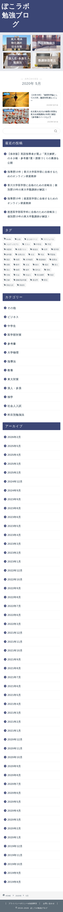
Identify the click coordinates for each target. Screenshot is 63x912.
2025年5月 (14, 445)
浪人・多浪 (15, 388)
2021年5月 (14, 694)
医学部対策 (15, 334)
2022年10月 (15, 579)
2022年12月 (15, 570)
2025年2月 (14, 472)
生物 (8, 275)
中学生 (38, 244)
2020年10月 (15, 757)
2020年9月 (14, 766)
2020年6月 (14, 792)
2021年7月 (14, 677)
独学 (27, 270)
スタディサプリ (12, 244)
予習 (49, 244)
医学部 (56, 249)
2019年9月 (14, 872)
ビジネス (13, 316)
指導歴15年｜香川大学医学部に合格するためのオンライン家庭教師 (33, 174)
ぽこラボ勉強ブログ (16, 15)
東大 (37, 265)
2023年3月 (14, 543)
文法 (27, 265)
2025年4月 (14, 454)
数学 (17, 265)
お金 (19, 239)
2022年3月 (14, 623)
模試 (46, 265)
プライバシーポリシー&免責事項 (23, 903)
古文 (32, 254)
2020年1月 (14, 837)
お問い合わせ (49, 903)
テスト (27, 244)
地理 (17, 260)
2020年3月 (14, 819)
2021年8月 (14, 668)
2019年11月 (15, 855)
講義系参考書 (21, 280)
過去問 (35, 280)
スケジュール (48, 239)
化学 (45, 249)
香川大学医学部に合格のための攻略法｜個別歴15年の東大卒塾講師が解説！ (32, 187)
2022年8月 (14, 597)
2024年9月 (14, 490)
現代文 (37, 270)
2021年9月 (14, 659)
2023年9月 (14, 499)
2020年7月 (14, 783)
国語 (8, 260)
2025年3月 (14, 463)
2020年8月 (14, 775)
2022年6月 (14, 614)
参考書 (9, 254)
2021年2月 (14, 721)
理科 (48, 270)
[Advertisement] (47, 15)
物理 (17, 270)
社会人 (28, 275)
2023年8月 (14, 508)
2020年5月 (14, 801)
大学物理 (29, 260)
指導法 (54, 260)
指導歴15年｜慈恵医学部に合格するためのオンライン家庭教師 (33, 200)
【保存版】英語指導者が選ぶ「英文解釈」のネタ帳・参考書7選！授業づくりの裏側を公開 (33, 158)
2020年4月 (14, 810)
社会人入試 (15, 405)
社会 (17, 275)
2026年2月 (14, 437)
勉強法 (35, 249)
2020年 (19, 896)
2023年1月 (14, 561)
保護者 (9, 249)
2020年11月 (15, 748)
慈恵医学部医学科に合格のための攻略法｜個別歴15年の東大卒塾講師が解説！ (32, 214)
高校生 (22, 285)
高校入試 (9, 285)
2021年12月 (15, 632)
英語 (52, 275)
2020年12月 (15, 739)
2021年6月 (14, 686)
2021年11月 (15, 641)
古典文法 (21, 254)
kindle (8, 239)
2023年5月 (14, 525)
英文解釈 (40, 275)
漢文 (8, 270)
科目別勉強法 (16, 414)
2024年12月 (15, 481)
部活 (45, 280)
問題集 (52, 254)
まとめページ (32, 239)
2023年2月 (14, 552)
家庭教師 (42, 260)
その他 (12, 307)
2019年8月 (14, 881)
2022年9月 (14, 588)
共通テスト (22, 249)
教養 (10, 370)
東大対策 (13, 379)
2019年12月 (15, 846)
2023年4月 (14, 534)
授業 (8, 265)
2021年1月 (14, 730)
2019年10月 (15, 864)
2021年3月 (14, 712)
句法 (42, 254)
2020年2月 (14, 828)
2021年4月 (14, 703)
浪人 (56, 265)
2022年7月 (14, 605)
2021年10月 (15, 650)
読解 (8, 280)
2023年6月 (14, 517)
